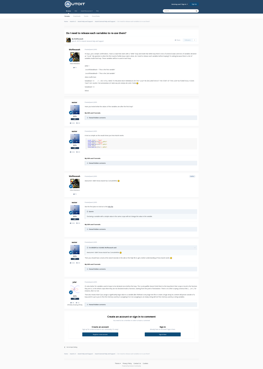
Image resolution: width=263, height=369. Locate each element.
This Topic (188, 11)
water (74, 102)
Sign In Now (162, 334)
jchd (74, 282)
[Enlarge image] (137, 83)
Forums (67, 16)
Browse (68, 11)
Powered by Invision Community (131, 366)
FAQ (97, 11)
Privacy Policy (127, 363)
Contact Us (137, 363)
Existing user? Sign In (179, 4)
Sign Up (194, 4)
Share (178, 40)
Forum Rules (96, 16)
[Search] (196, 11)
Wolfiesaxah (78, 39)
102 (78, 303)
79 (75, 67)
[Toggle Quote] (88, 211)
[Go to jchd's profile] (75, 289)
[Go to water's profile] (75, 109)
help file (110, 207)
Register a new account (100, 334)
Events (86, 16)
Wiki (76, 11)
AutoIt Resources (86, 11)
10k (73, 303)
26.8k (73, 123)
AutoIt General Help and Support (93, 41)
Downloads (76, 16)
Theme (117, 363)
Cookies (145, 363)
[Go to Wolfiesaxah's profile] (68, 40)
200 (78, 123)
